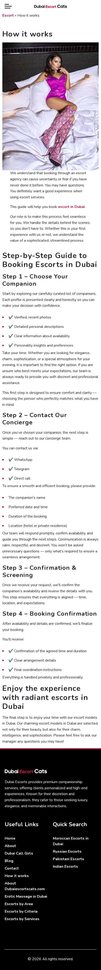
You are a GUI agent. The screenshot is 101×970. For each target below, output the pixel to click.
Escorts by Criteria (21, 911)
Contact (12, 868)
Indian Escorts (65, 866)
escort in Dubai (71, 206)
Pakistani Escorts (68, 859)
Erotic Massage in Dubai (26, 896)
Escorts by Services (22, 919)
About (10, 845)
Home (10, 838)
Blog (9, 860)
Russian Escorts (67, 851)
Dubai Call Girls (19, 853)
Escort (8, 15)
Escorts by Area (19, 904)
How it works (17, 875)
